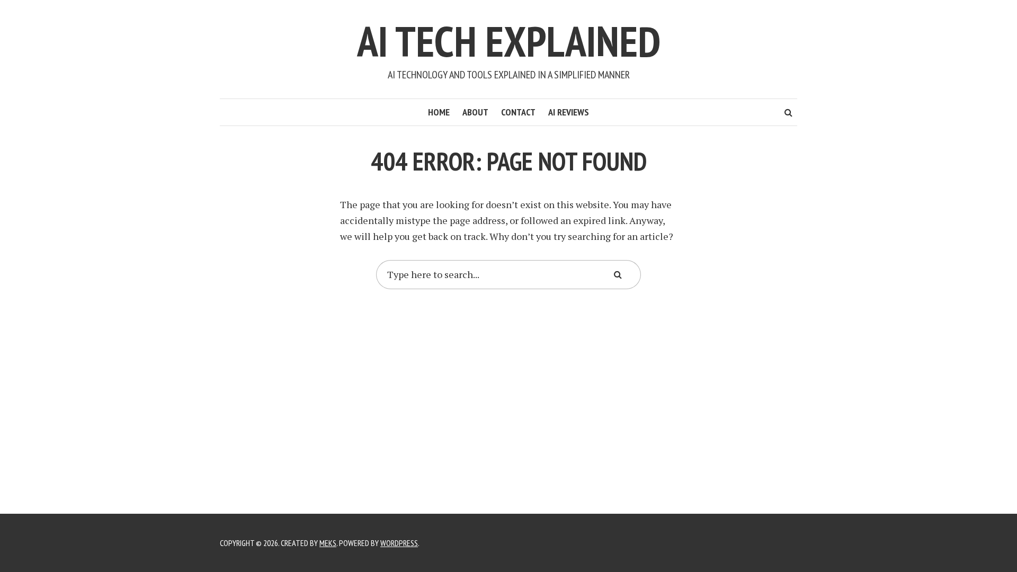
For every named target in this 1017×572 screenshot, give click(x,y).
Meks (327, 543)
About (475, 112)
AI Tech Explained (509, 41)
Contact (518, 112)
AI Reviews (568, 112)
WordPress (399, 543)
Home (439, 112)
